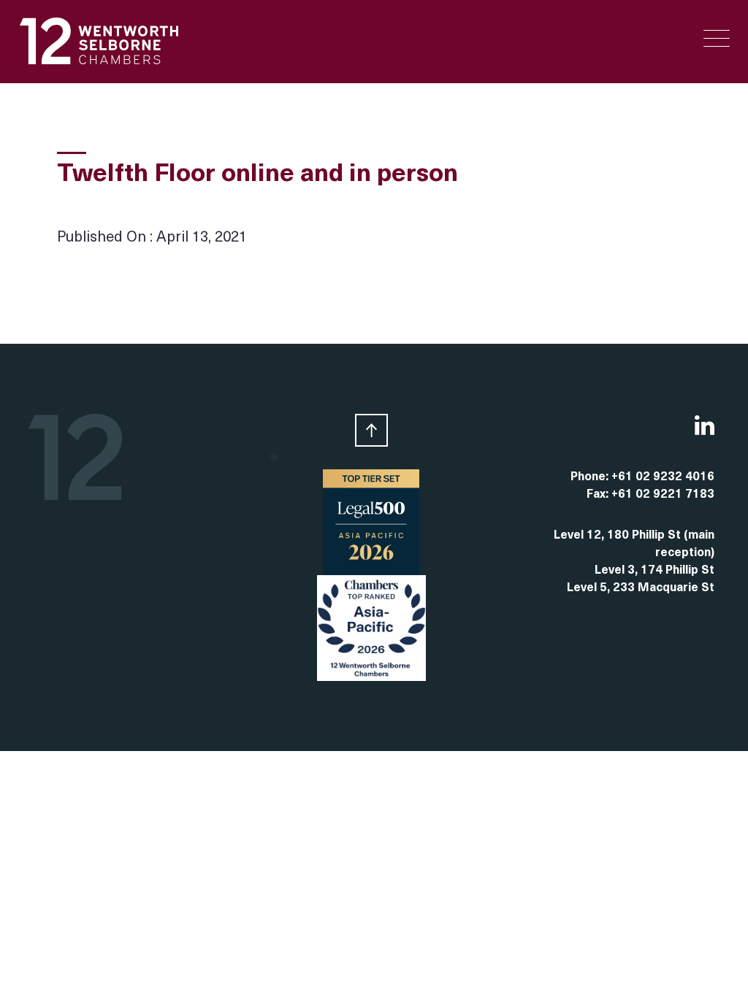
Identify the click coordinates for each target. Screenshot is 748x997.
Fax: (599, 495)
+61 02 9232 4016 (662, 477)
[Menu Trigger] (716, 38)
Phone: (590, 477)
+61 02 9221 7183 (662, 495)
